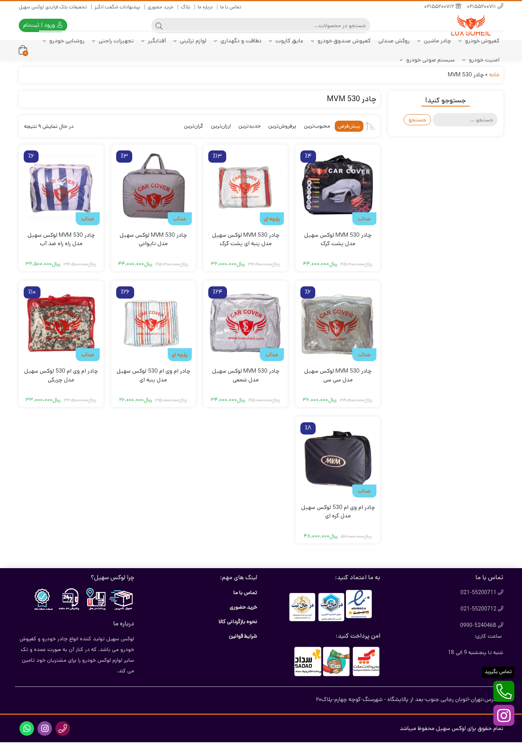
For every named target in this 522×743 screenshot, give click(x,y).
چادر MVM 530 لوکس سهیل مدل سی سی (337, 375)
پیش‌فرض (349, 126)
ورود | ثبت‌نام (40, 25)
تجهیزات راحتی (115, 41)
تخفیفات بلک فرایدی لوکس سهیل (53, 7)
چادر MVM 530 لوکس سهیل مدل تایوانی (153, 239)
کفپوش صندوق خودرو (343, 41)
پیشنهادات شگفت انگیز (117, 7)
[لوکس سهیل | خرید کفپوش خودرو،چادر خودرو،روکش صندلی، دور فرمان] (472, 25)
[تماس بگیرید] (503, 691)
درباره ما (205, 7)
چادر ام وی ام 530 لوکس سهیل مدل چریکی (61, 375)
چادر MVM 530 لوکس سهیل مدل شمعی (245, 375)
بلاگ (185, 7)
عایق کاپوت (288, 41)
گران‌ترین (193, 126)
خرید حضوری (160, 7)
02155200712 (440, 7)
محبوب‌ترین (317, 126)
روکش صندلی (394, 41)
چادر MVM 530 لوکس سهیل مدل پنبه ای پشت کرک (245, 239)
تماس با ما (231, 7)
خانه (494, 75)
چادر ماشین (436, 41)
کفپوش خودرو (481, 41)
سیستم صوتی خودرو (430, 60)
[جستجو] (159, 25)
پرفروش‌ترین (282, 126)
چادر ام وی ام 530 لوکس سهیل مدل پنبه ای (153, 375)
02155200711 (482, 7)
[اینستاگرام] (503, 715)
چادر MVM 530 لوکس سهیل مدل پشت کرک (337, 239)
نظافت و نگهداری (240, 41)
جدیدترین (249, 126)
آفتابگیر (156, 41)
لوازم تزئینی (192, 41)
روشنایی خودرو (66, 41)
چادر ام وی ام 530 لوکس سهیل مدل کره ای (338, 511)
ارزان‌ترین (221, 126)
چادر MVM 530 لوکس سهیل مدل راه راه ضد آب (61, 239)
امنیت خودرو (483, 60)
